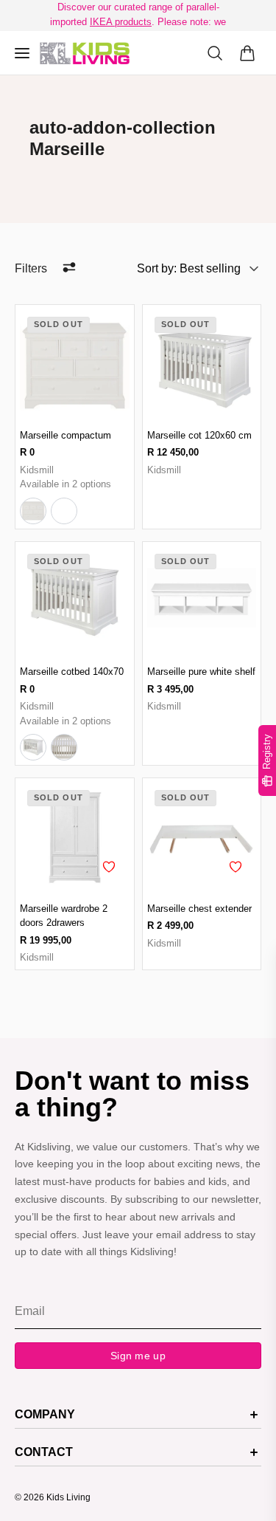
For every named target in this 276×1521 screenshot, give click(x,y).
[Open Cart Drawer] (247, 53)
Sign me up (138, 1356)
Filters (31, 268)
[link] (75, 364)
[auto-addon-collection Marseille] (84, 53)
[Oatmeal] (64, 511)
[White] (33, 511)
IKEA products (121, 21)
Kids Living (68, 1497)
